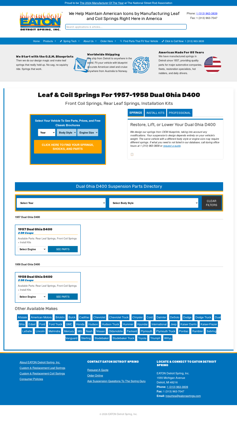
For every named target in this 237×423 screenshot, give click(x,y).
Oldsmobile (116, 331)
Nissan (100, 331)
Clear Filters (211, 203)
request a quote (172, 145)
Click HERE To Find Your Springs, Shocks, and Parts (68, 147)
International (159, 324)
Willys (168, 338)
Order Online (95, 375)
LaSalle (27, 331)
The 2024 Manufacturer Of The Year (102, 3)
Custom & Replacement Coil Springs (42, 373)
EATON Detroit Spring (38, 17)
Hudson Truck (110, 324)
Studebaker (102, 338)
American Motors (41, 317)
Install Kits (155, 113)
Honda (80, 324)
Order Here (106, 41)
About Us (88, 41)
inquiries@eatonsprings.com (183, 396)
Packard (132, 331)
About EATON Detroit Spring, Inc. (40, 362)
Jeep (174, 324)
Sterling (86, 338)
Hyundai (142, 324)
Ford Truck (55, 324)
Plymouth (146, 331)
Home (36, 41)
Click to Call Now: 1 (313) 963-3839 (184, 41)
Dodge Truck (203, 317)
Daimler (161, 317)
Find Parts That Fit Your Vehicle (140, 41)
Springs (135, 113)
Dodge (187, 317)
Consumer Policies (31, 379)
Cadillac (84, 317)
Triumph (155, 338)
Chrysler (137, 317)
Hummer (128, 324)
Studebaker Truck (123, 338)
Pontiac (183, 331)
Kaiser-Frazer (209, 324)
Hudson (93, 324)
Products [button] (48, 41)
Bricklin (60, 317)
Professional (180, 113)
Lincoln (40, 331)
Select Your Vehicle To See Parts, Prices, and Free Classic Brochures (67, 123)
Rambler (197, 331)
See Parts (62, 249)
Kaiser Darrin (188, 324)
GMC (69, 324)
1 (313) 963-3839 (206, 13)
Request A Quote (97, 370)
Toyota (142, 338)
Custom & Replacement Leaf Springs (42, 368)
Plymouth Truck (165, 331)
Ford (42, 324)
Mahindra (54, 331)
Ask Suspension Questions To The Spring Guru (116, 381)
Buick (72, 317)
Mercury (69, 331)
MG (80, 331)
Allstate (22, 317)
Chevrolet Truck (119, 317)
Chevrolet (99, 317)
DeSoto (174, 317)
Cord (150, 317)
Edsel (32, 324)
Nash (89, 331)
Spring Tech (70, 41)
